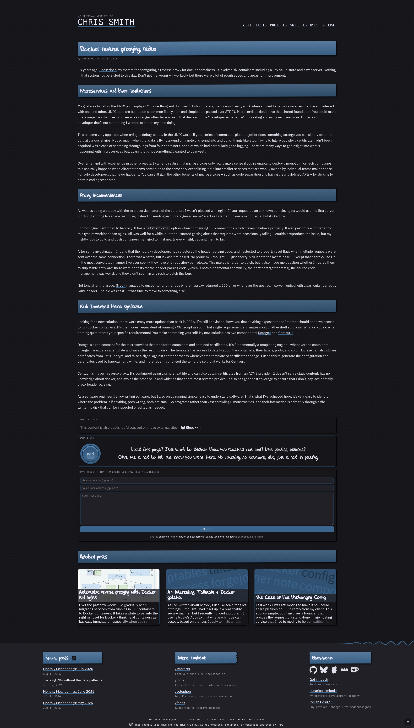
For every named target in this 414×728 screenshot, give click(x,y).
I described (108, 70)
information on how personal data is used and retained (203, 536)
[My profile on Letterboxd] (344, 672)
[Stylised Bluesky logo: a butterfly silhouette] (324, 672)
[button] (207, 451)
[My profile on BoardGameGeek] (334, 672)
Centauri (284, 332)
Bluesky (192, 427)
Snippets (298, 25)
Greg (119, 285)
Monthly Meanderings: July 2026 (68, 668)
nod (90, 453)
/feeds (180, 702)
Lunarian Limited (322, 690)
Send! (207, 529)
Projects (278, 25)
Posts (261, 25)
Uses (314, 25)
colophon (164, 536)
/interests (182, 668)
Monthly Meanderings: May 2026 (68, 702)
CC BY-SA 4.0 (242, 719)
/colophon (183, 691)
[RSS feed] (73, 658)
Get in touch (319, 679)
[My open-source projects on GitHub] (313, 672)
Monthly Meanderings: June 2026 (68, 691)
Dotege (263, 332)
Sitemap (329, 25)
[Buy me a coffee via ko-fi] (355, 672)
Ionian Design (320, 702)
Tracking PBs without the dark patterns (72, 680)
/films (179, 680)
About (247, 25)
